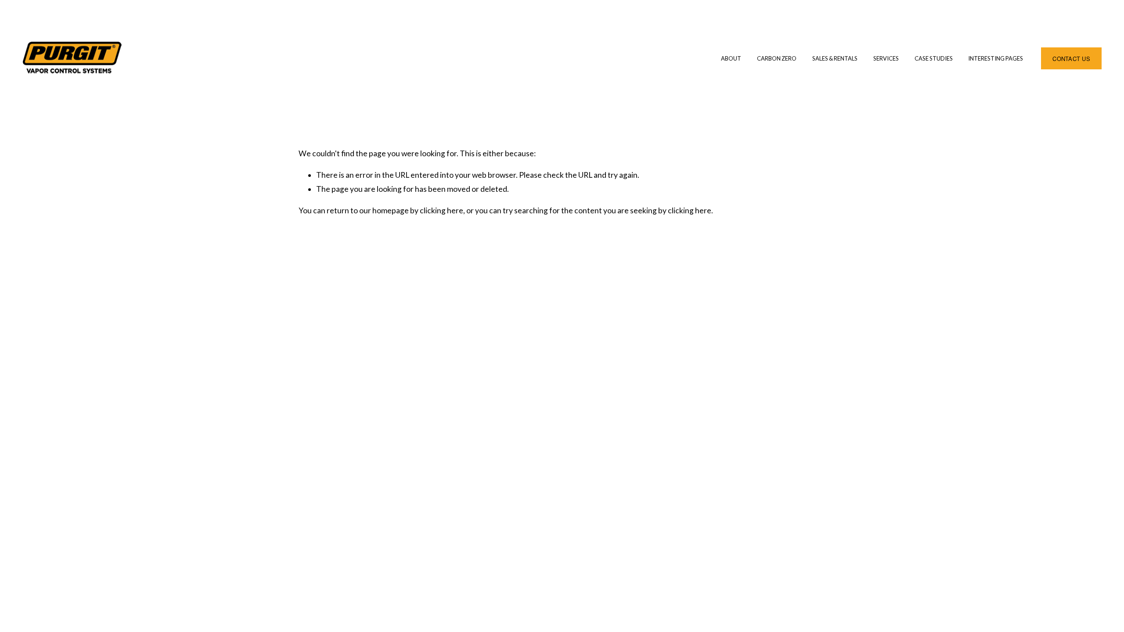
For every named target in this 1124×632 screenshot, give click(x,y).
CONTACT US (1071, 58)
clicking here (441, 210)
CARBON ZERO (776, 58)
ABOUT (731, 58)
